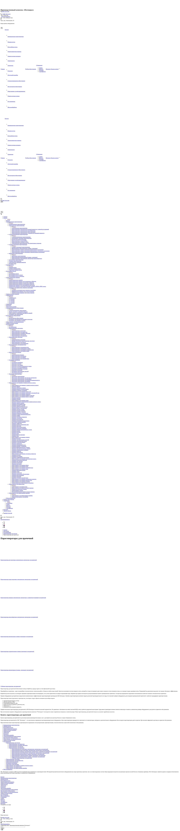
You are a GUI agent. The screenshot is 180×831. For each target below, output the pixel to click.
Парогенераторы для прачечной (16, 747)
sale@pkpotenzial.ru (5, 16)
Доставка (41, 70)
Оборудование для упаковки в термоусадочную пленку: (25, 385)
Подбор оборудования (30, 69)
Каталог (7, 29)
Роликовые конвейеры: (17, 362)
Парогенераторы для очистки (16, 746)
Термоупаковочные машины (14, 51)
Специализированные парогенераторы (21, 237)
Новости (41, 69)
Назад (8, 219)
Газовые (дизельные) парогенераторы (21, 247)
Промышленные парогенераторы (16, 36)
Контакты (48, 69)
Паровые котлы (11, 42)
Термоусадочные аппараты (14, 56)
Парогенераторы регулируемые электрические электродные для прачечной (19, 560)
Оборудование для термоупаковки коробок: (22, 495)
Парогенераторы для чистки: (19, 330)
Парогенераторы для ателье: (18, 339)
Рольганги (10, 71)
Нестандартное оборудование (15, 86)
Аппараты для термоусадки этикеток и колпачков (24, 290)
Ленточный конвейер (13, 75)
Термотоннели (11, 60)
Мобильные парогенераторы (19, 256)
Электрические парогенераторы (19, 228)
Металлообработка (12, 107)
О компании (3, 797)
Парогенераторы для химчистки (16, 744)
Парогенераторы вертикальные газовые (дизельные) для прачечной (17, 636)
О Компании (39, 65)
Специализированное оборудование (16, 80)
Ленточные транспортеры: (18, 376)
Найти (2, 828)
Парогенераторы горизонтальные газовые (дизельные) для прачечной (17, 651)
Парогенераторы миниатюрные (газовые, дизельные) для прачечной (17, 670)
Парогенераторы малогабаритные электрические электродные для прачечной (19, 617)
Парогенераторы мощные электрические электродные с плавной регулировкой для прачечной (23, 597)
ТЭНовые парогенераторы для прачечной (11, 686)
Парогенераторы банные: (18, 354)
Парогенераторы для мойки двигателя (18, 745)
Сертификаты (42, 71)
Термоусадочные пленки (13, 96)
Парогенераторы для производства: (20, 347)
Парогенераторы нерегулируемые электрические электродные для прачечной (19, 579)
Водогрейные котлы (12, 47)
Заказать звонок (54, 69)
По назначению (11, 101)
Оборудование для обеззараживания (16, 91)
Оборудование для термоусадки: (19, 486)
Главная (3, 69)
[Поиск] (2, 28)
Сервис (41, 67)
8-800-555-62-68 (5, 11)
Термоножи (10, 65)
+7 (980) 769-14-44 (6, 14)
